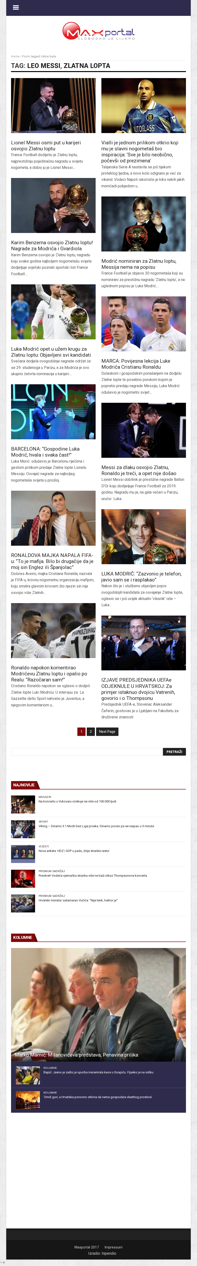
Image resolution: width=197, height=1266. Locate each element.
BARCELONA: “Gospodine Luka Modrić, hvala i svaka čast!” (45, 452)
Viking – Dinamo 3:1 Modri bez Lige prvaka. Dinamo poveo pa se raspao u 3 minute (96, 826)
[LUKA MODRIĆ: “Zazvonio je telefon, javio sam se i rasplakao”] (143, 536)
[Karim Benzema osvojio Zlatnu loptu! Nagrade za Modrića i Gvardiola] (53, 205)
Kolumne (50, 1067)
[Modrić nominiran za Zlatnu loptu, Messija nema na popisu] (143, 223)
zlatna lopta (87, 66)
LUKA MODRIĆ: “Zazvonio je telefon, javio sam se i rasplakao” (141, 577)
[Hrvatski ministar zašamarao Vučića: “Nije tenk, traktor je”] (23, 903)
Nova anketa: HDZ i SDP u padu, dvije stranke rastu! (74, 851)
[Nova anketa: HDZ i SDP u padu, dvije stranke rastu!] (23, 854)
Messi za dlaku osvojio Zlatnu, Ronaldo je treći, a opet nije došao (138, 470)
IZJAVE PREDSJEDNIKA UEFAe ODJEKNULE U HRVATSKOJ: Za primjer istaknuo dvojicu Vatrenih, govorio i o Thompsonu (138, 689)
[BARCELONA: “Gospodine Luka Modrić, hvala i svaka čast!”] (53, 411)
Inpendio (109, 1253)
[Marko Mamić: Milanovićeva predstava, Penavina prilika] (98, 1005)
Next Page (107, 731)
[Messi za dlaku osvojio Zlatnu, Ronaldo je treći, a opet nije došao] (143, 430)
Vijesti (44, 846)
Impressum (114, 1247)
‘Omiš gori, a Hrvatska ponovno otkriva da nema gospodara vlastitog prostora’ (97, 1097)
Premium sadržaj (52, 871)
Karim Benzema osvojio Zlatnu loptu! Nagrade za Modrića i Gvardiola (52, 245)
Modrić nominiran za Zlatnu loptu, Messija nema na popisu (138, 264)
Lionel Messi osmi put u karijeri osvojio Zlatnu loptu (46, 146)
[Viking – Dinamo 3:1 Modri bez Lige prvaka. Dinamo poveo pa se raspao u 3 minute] (23, 829)
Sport (43, 821)
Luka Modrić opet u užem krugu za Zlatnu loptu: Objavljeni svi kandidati (51, 352)
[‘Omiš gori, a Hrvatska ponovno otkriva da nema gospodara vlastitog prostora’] (28, 1100)
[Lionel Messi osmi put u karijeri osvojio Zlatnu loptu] (53, 105)
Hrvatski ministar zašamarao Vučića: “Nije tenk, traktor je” (78, 900)
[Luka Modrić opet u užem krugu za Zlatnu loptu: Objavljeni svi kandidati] (53, 311)
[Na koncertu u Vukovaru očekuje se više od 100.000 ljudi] (23, 804)
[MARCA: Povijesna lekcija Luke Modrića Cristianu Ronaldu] (143, 323)
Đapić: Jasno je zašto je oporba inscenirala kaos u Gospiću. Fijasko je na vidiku (98, 1072)
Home (15, 56)
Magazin (45, 796)
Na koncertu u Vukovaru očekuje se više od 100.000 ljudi (77, 801)
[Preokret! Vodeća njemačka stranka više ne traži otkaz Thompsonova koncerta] (23, 879)
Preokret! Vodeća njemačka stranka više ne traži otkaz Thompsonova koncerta (93, 875)
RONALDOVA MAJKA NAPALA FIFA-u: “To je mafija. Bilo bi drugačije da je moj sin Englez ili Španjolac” (52, 561)
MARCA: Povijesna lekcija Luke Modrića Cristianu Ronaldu (135, 364)
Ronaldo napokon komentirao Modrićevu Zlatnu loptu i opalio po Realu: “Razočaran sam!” (49, 674)
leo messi (43, 66)
